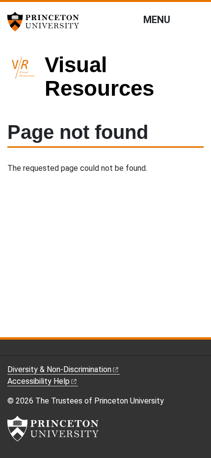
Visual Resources (99, 76)
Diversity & (59, 369)
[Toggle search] (197, 19)
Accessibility (38, 381)
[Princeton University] (46, 21)
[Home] (26, 80)
